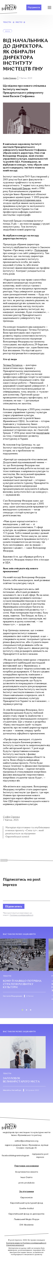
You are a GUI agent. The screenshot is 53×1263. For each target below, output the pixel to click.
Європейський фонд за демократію (26, 1213)
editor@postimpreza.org (26, 1141)
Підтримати (34, 7)
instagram (24, 1155)
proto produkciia (26, 1182)
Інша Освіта (26, 1177)
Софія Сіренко (9, 78)
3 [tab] (30, 1009)
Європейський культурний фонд (26, 1203)
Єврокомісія (26, 1197)
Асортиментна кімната (26, 1171)
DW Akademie (27, 1224)
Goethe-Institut (26, 1208)
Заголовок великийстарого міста (21, 1080)
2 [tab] (26, 1009)
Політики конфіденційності (21, 915)
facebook (6, 1155)
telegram (15, 1155)
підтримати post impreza (40, 1155)
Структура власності (15, 1245)
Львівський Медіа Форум (26, 1219)
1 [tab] (22, 1009)
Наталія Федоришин (12, 996)
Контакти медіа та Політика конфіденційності (26, 1243)
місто (19, 22)
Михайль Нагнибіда (12, 1090)
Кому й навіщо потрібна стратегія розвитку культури (22, 984)
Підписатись (13, 906)
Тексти (7, 22)
